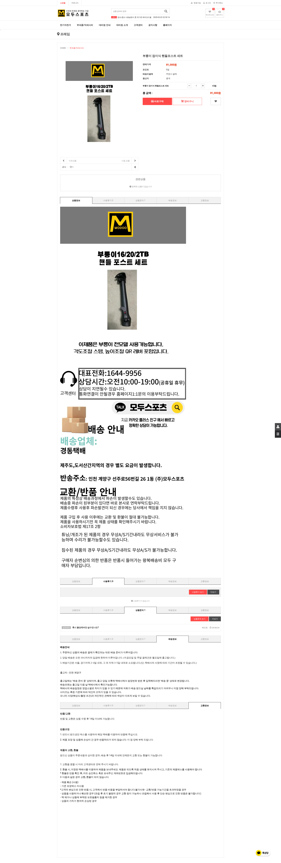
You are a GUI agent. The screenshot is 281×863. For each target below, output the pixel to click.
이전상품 (72, 161)
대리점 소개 (122, 25)
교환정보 (205, 200)
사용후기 (108, 200)
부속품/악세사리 (85, 25)
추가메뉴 (219, 3)
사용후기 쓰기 (198, 592)
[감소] (189, 86)
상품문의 (140, 200)
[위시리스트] (216, 101)
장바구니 (189, 101)
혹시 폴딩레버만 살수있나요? (81, 627)
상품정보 (76, 200)
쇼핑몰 (62, 3)
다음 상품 (126, 161)
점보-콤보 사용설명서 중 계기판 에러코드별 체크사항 (144, 17)
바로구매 (159, 101)
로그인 (208, 3)
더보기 (213, 592)
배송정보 (172, 200)
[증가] (203, 86)
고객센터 (138, 25)
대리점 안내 (104, 25)
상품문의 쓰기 (199, 619)
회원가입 (197, 3)
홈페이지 (167, 25)
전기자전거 (65, 25)
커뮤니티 (74, 3)
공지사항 (152, 25)
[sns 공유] (135, 167)
